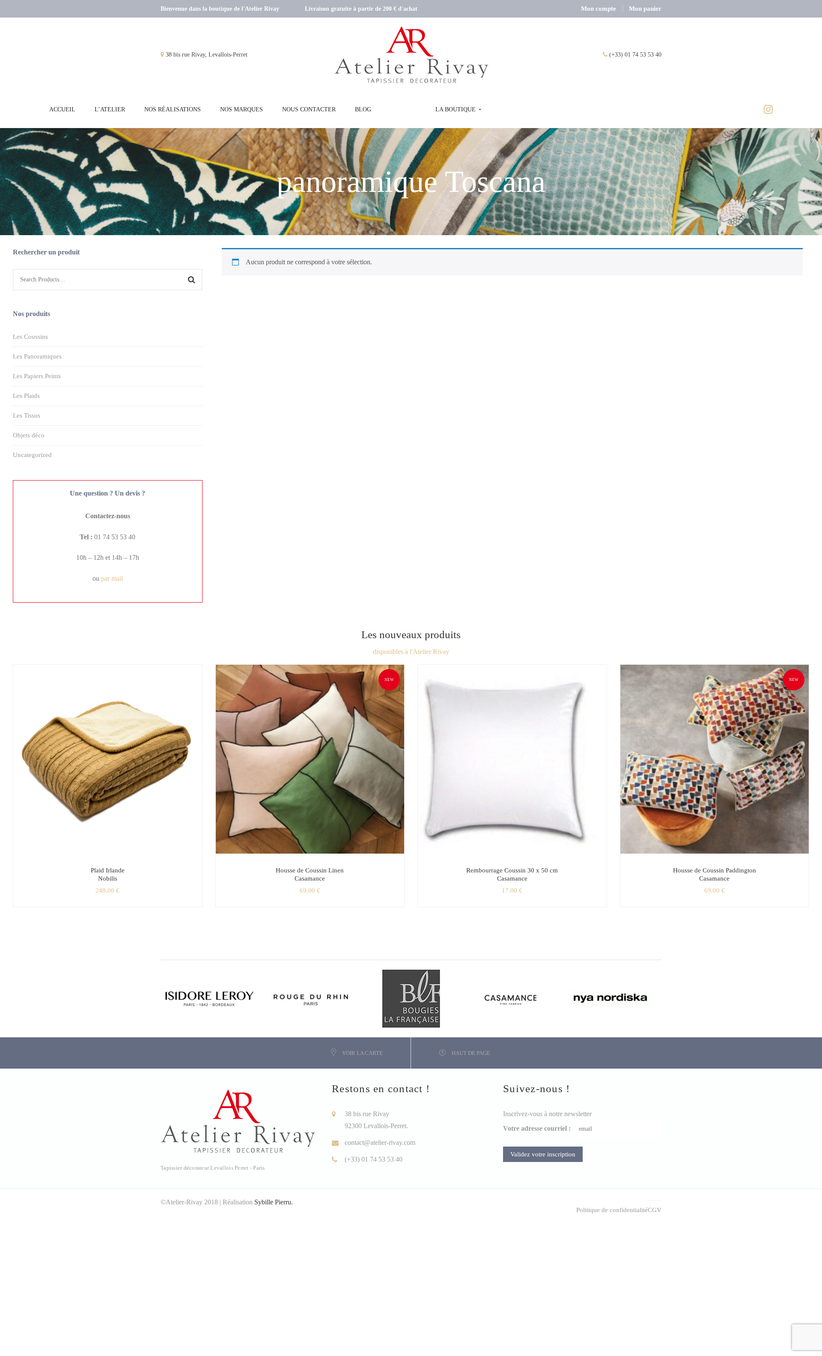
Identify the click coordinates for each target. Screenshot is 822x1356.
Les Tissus (26, 415)
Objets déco (29, 435)
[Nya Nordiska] (612, 997)
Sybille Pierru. (273, 1202)
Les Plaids (26, 395)
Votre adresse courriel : (537, 1128)
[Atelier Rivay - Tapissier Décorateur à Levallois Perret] (412, 54)
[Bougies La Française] (411, 997)
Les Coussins (30, 336)
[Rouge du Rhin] (311, 997)
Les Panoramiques (37, 356)
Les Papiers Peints (37, 376)
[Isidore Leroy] (211, 997)
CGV (654, 1210)
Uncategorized (32, 454)
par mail (112, 578)
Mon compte (598, 8)
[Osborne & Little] (511, 997)
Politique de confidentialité (612, 1210)
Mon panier (645, 8)
